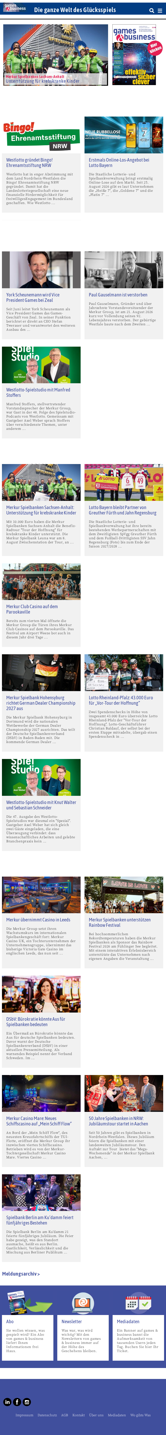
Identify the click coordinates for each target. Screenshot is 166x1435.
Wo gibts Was (140, 1415)
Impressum (24, 1415)
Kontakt (78, 1415)
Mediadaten (117, 1415)
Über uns (96, 1415)
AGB (64, 1415)
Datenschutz (47, 1415)
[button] (7, 84)
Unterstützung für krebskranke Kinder (43, 81)
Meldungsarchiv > (21, 1274)
